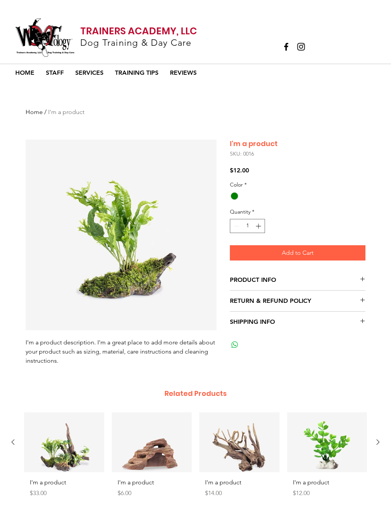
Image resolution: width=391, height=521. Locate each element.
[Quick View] (64, 442)
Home (34, 112)
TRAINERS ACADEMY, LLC (138, 31)
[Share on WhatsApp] (234, 344)
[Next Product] (378, 442)
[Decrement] (236, 226)
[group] (195, 458)
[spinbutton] (247, 226)
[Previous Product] (13, 442)
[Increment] (259, 226)
